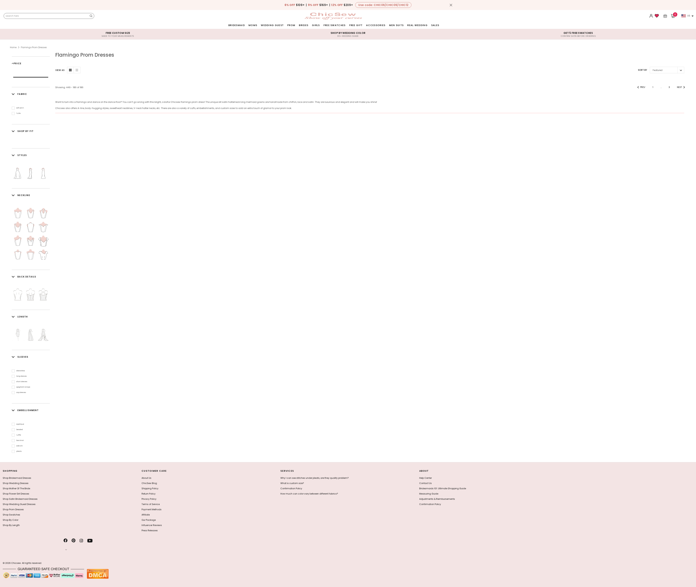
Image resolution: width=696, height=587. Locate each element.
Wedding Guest (272, 25)
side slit (19, 446)
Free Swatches (335, 25)
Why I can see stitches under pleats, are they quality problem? (314, 477)
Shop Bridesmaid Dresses (17, 477)
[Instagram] (81, 541)
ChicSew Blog (149, 483)
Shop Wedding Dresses (15, 483)
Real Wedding (417, 25)
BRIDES (303, 25)
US (689, 15)
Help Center (425, 477)
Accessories (375, 25)
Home (13, 47)
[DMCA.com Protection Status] (98, 574)
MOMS (252, 25)
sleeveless (20, 371)
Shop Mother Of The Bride (16, 488)
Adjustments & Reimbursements (437, 498)
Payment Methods (151, 509)
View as (60, 70)
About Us (146, 477)
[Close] (451, 5)
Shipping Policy (150, 488)
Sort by (642, 69)
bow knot (20, 440)
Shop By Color (10, 519)
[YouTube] (90, 541)
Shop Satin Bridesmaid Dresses (20, 498)
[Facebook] (65, 541)
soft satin (20, 108)
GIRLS (316, 25)
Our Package (149, 519)
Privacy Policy (149, 498)
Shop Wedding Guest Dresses (19, 504)
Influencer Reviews (152, 525)
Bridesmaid (236, 25)
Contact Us (425, 483)
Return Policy (149, 493)
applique (20, 424)
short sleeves (21, 381)
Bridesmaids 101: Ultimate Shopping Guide (442, 488)
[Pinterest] (73, 541)
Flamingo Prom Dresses (34, 47)
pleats (19, 451)
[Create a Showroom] (665, 16)
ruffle (18, 435)
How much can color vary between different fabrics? (309, 493)
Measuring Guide (428, 493)
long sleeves (21, 376)
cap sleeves (21, 392)
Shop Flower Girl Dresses (16, 493)
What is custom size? (292, 483)
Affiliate (146, 514)
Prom (291, 25)
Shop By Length (11, 525)
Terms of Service (151, 504)
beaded (19, 429)
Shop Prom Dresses (13, 509)
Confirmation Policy (291, 488)
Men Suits (396, 25)
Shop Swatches (11, 514)
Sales (435, 25)
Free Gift (356, 25)
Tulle (18, 113)
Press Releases (150, 530)
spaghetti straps (23, 387)
